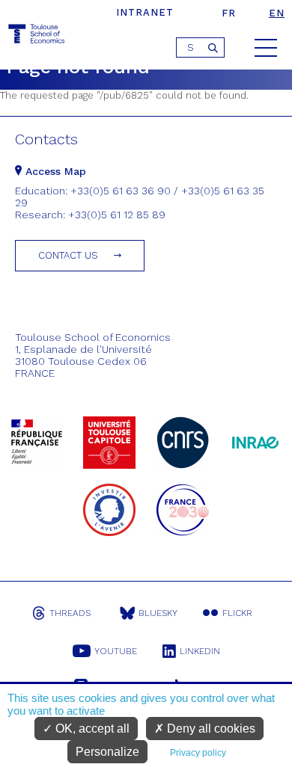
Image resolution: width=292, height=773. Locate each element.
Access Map (54, 171)
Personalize (107, 751)
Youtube (115, 651)
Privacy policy (198, 753)
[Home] (37, 36)
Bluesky (158, 613)
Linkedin (200, 651)
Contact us (68, 255)
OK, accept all (91, 728)
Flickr (237, 613)
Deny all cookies (209, 728)
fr (229, 13)
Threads (70, 613)
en (277, 13)
